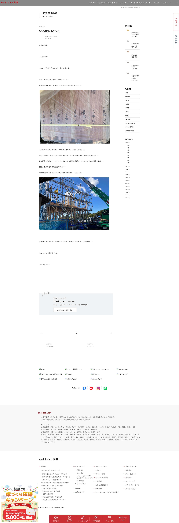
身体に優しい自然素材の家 (51, 480)
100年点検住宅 (47, 494)
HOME (122, 7)
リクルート (167, 3)
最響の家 (80, 470)
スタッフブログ (128, 7)
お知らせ (99, 470)
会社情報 (99, 488)
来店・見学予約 (130, 474)
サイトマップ (130, 481)
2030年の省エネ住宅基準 (51, 491)
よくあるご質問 (130, 489)
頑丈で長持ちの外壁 (49, 488)
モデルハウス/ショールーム (140, 3)
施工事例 (78, 488)
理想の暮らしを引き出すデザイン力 (54, 474)
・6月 (127, 150)
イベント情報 (100, 474)
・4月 (127, 155)
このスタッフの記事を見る (64, 310)
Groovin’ (80, 473)
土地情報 (99, 481)
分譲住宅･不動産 (105, 3)
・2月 (127, 160)
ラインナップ (80, 467)
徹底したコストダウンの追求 (52, 485)
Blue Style (80, 481)
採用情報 (128, 478)
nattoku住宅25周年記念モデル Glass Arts (85, 477)
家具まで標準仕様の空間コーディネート (56, 477)
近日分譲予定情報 (102, 485)
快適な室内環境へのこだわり (52, 497)
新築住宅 (92, 3)
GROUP (157, 3)
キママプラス (81, 483)
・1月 (127, 162)
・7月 (127, 147)
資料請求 (128, 470)
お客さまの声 (80, 492)
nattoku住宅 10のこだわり (50, 470)
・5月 (127, 152)
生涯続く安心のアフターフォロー (54, 500)
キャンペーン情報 (102, 478)
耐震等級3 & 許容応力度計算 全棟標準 (55, 483)
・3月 (127, 157)
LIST (76, 333)
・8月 (127, 145)
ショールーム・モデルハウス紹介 (107, 492)
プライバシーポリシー (133, 485)
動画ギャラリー (130, 466)
